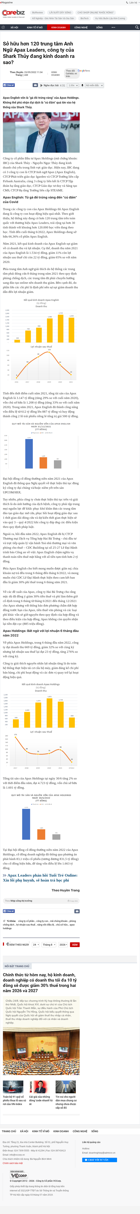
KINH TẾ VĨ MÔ (35, 27)
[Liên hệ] (35, 85)
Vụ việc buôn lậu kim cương (110, 18)
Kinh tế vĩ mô (40, 1131)
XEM (74, 944)
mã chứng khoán (59, 921)
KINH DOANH (58, 27)
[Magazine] (6, 2)
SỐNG (99, 27)
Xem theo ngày (19, 944)
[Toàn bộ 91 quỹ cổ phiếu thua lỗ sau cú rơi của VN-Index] (15, 1087)
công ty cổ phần (26, 921)
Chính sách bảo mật (13, 1163)
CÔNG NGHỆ (81, 27)
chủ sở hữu (62, 924)
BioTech (85, 18)
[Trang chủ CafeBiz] (3, 27)
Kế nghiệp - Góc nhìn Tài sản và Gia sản (53, 18)
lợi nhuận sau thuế (26, 924)
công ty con (42, 921)
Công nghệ (80, 1131)
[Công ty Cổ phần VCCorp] (19, 1174)
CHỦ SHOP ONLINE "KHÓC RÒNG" (96, 12)
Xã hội (24, 1131)
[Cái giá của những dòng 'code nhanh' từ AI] (41, 1087)
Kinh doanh (55, 73)
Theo (41, 901)
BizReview (37, 12)
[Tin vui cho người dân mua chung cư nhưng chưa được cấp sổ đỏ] (68, 1087)
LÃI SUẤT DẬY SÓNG (60, 12)
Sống (94, 1131)
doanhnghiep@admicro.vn (102, 1153)
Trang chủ (9, 1131)
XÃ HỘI (14, 27)
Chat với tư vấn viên (98, 1160)
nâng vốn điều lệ (46, 924)
